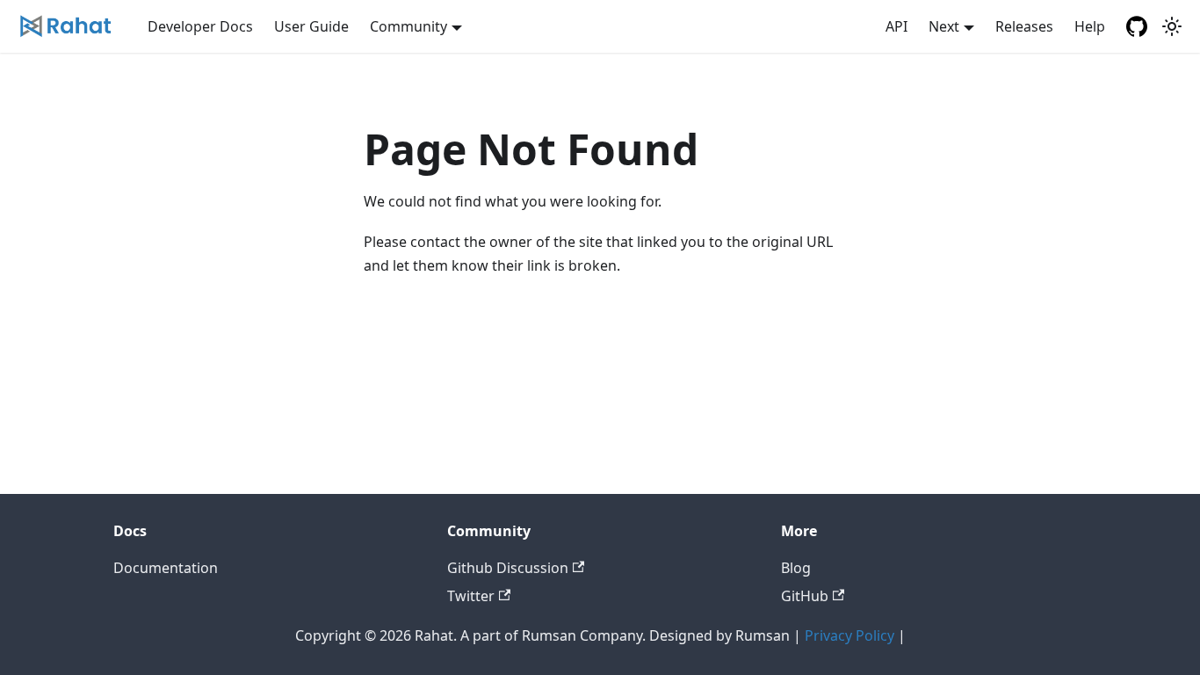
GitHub (804, 596)
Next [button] (944, 26)
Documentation (165, 567)
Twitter (471, 596)
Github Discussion (507, 567)
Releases (1024, 26)
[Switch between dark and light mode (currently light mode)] (1172, 26)
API (896, 26)
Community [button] (408, 26)
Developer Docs (200, 26)
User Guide (311, 26)
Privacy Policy (849, 635)
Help (1089, 26)
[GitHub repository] (1137, 26)
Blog (796, 567)
